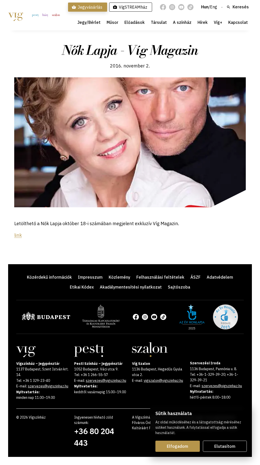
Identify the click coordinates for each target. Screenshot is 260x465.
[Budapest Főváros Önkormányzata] (46, 319)
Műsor (112, 22)
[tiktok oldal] (190, 7)
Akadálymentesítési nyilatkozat (131, 287)
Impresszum (90, 277)
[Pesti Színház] (35, 15)
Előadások (134, 22)
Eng (213, 7)
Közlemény (119, 277)
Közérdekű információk (49, 277)
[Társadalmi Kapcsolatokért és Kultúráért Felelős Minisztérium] (101, 326)
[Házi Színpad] (45, 15)
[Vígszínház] (15, 15)
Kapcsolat (238, 22)
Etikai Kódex (82, 287)
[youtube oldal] (181, 7)
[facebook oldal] (163, 7)
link (18, 235)
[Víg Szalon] (56, 15)
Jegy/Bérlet (89, 22)
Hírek (203, 22)
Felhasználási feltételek (160, 277)
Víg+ (218, 22)
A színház (182, 22)
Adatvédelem (220, 277)
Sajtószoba (179, 287)
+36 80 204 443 (94, 437)
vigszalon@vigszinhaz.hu (163, 380)
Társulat (159, 22)
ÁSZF (195, 277)
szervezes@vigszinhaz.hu (48, 386)
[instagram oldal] (172, 7)
